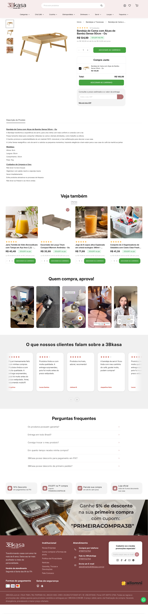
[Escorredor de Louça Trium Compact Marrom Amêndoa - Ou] (57, 222)
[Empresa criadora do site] (131, 583)
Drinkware (84, 14)
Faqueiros (122, 14)
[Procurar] (101, 5)
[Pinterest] (133, 560)
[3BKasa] (17, 5)
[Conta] (125, 6)
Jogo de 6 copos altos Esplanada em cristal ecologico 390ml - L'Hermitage (90, 246)
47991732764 (85, 551)
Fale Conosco (48, 573)
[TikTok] (125, 560)
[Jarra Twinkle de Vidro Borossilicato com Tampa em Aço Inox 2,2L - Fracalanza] (22, 222)
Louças (109, 14)
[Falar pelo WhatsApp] (143, 599)
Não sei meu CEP (85, 103)
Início (79, 22)
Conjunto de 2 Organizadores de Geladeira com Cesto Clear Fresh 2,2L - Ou (124, 246)
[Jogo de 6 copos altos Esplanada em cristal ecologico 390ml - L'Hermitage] (91, 222)
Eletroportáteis (68, 14)
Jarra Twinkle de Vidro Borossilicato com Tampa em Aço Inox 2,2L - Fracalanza (22, 246)
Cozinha (52, 14)
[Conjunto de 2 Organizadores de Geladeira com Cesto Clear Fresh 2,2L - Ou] (126, 222)
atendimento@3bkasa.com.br (91, 567)
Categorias (24, 14)
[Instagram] (117, 560)
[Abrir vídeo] (22, 307)
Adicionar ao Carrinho (101, 82)
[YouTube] (129, 560)
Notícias (45, 562)
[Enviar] (137, 554)
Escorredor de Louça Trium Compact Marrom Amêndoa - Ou (55, 246)
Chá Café (38, 14)
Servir (97, 14)
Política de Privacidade (52, 558)
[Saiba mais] (74, 517)
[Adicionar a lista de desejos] (67, 24)
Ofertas (74, 202)
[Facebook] (121, 560)
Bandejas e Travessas (95, 22)
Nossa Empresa (49, 548)
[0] (137, 5)
